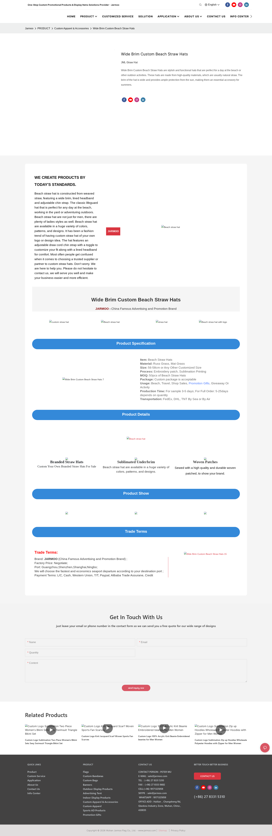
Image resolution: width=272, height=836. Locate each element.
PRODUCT (43, 28)
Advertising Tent (92, 793)
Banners (87, 784)
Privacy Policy (178, 830)
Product (32, 771)
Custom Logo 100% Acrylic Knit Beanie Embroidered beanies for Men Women (164, 738)
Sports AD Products (94, 810)
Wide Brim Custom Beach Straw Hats (114, 28)
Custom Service (36, 776)
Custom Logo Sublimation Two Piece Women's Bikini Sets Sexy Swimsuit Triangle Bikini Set (51, 741)
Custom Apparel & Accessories (71, 28)
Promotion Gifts (199, 383)
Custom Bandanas (93, 776)
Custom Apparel (92, 806)
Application (34, 780)
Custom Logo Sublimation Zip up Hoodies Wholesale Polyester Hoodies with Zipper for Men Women (221, 741)
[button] (251, 16)
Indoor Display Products (96, 797)
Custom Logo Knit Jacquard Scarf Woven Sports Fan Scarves (107, 738)
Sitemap (163, 830)
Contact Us (33, 789)
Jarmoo (29, 28)
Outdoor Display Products (98, 789)
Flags (86, 771)
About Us (32, 784)
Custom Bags (90, 780)
